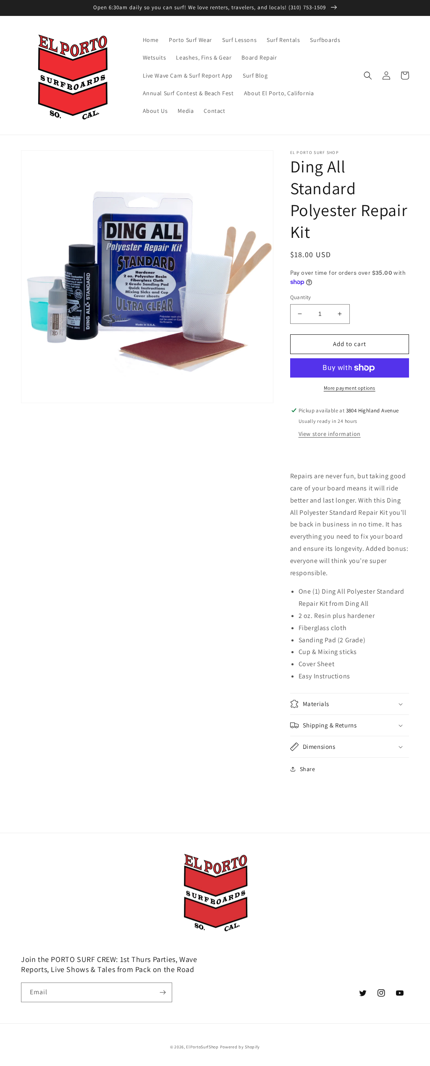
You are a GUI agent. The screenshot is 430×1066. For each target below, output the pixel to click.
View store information (330, 434)
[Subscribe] (162, 992)
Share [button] (307, 769)
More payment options (349, 388)
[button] (368, 75)
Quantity (300, 297)
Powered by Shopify (240, 1047)
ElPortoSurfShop (202, 1047)
